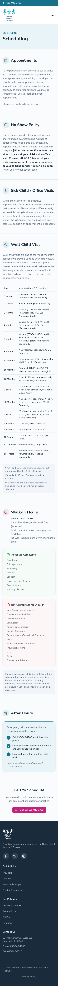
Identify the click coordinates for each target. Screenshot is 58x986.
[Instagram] (24, 856)
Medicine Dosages (12, 884)
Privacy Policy (29, 976)
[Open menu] (52, 15)
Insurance (8, 922)
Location (7, 878)
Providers (7, 872)
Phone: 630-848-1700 (14, 946)
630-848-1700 (13, 2)
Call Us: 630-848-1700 (31, 809)
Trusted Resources (12, 890)
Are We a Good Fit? (13, 905)
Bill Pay (6, 917)
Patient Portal (10, 911)
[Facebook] (6, 856)
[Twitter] (15, 856)
